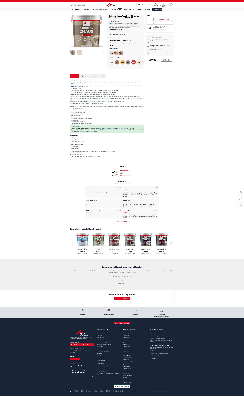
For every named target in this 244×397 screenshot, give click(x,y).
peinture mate (73, 86)
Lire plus (125, 196)
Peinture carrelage (126, 346)
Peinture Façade (126, 344)
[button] (143, 62)
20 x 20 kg (134, 43)
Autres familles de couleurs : (115, 57)
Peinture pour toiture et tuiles (128, 351)
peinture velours (137, 85)
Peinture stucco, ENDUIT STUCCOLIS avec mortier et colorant (130, 248)
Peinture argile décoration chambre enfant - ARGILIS (82, 248)
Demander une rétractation (122, 323)
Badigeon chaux (113, 23)
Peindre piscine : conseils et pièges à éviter (157, 338)
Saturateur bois (125, 380)
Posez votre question (122, 298)
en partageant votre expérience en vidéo (160, 36)
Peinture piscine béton (127, 382)
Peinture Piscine (126, 337)
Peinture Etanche (126, 335)
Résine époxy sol (126, 348)
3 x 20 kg (111, 45)
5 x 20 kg (122, 43)
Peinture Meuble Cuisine (127, 357)
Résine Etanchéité (126, 333)
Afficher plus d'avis (122, 221)
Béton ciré (125, 339)
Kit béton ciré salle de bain (127, 375)
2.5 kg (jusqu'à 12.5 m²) (114, 40)
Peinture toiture (126, 371)
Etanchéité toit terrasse (127, 364)
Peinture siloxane (126, 349)
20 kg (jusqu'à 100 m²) (126, 40)
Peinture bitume (126, 359)
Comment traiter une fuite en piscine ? (156, 336)
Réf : (110, 21)
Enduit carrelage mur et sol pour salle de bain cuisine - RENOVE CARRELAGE (161, 248)
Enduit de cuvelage (126, 366)
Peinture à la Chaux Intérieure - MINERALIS (98, 248)
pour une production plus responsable (161, 52)
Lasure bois (125, 377)
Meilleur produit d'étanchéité (128, 332)
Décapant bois (125, 370)
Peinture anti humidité (127, 368)
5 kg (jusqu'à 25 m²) (113, 43)
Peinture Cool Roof (126, 373)
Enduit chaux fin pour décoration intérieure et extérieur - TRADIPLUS (145, 248)
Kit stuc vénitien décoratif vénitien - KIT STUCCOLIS (114, 248)
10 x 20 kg (127, 43)
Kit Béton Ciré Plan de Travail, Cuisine (129, 361)
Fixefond (112, 151)
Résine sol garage (126, 342)
